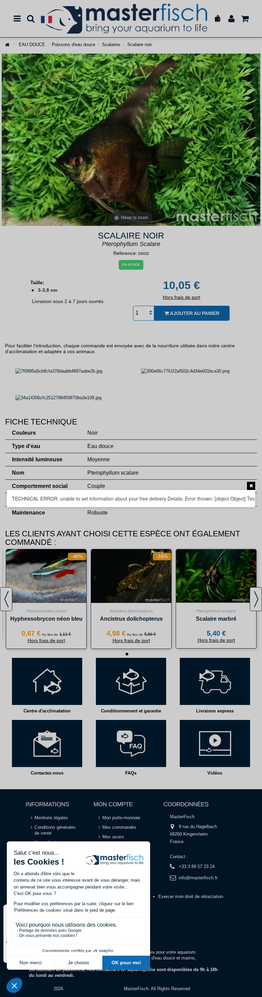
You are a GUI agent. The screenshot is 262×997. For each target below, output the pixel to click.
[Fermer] (251, 486)
